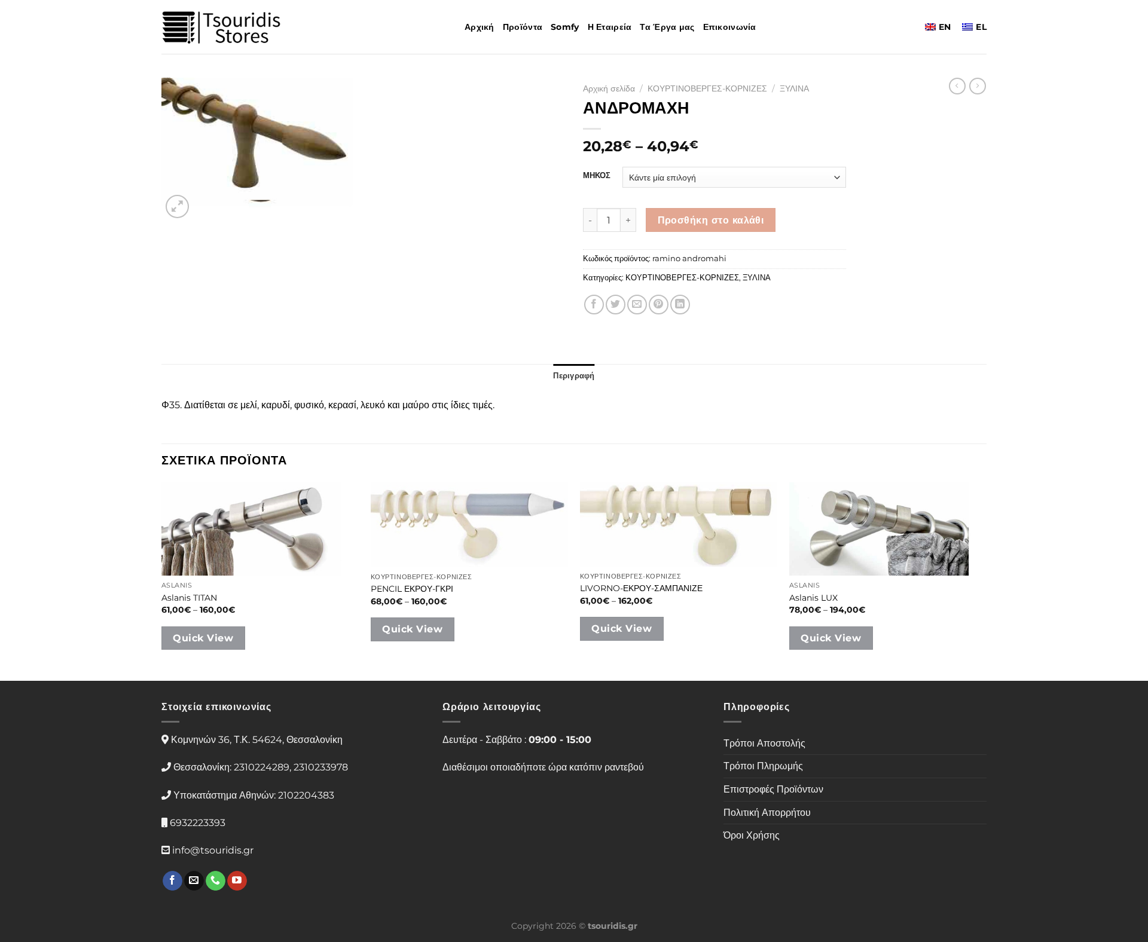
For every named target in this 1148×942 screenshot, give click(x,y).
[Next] (986, 580)
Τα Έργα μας (667, 27)
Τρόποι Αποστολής (764, 743)
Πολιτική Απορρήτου (767, 812)
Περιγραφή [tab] (573, 375)
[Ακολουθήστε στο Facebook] (172, 881)
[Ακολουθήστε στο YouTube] (237, 881)
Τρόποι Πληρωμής (763, 766)
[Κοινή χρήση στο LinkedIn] (680, 304)
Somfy (565, 27)
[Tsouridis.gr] (221, 27)
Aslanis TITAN (189, 597)
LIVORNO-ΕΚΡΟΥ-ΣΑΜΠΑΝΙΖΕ (641, 588)
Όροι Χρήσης (751, 835)
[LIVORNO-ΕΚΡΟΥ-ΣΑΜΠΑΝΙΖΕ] (678, 524)
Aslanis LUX (813, 597)
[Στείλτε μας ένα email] (194, 881)
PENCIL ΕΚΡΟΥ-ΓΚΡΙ (412, 588)
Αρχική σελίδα (609, 88)
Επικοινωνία (729, 27)
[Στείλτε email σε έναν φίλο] (637, 304)
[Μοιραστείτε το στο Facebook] (594, 304)
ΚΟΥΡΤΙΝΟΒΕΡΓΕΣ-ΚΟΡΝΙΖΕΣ (707, 88)
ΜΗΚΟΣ (596, 176)
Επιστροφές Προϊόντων (773, 789)
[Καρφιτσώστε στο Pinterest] (658, 304)
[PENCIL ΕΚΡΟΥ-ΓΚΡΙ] (469, 524)
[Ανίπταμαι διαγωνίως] (177, 206)
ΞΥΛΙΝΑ (794, 88)
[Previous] (162, 580)
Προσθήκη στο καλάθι (711, 220)
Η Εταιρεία (610, 27)
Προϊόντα (522, 27)
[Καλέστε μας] (215, 881)
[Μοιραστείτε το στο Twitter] (615, 304)
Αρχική (479, 27)
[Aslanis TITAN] (260, 529)
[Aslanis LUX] (888, 529)
